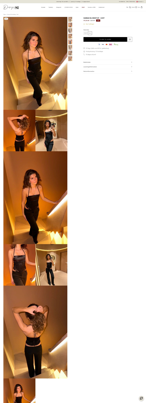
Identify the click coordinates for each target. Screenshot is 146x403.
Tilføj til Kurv (105, 39)
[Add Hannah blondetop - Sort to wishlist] (130, 39)
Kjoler (77, 7)
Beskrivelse (86, 62)
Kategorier (58, 7)
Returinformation (88, 71)
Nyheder (43, 7)
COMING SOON (68, 7)
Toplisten (51, 7)
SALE (83, 7)
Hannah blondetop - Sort (12, 14)
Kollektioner (101, 7)
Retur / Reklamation (130, 1)
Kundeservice (122, 1)
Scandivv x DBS (91, 7)
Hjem (4, 14)
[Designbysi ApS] (11, 7)
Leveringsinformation (90, 67)
